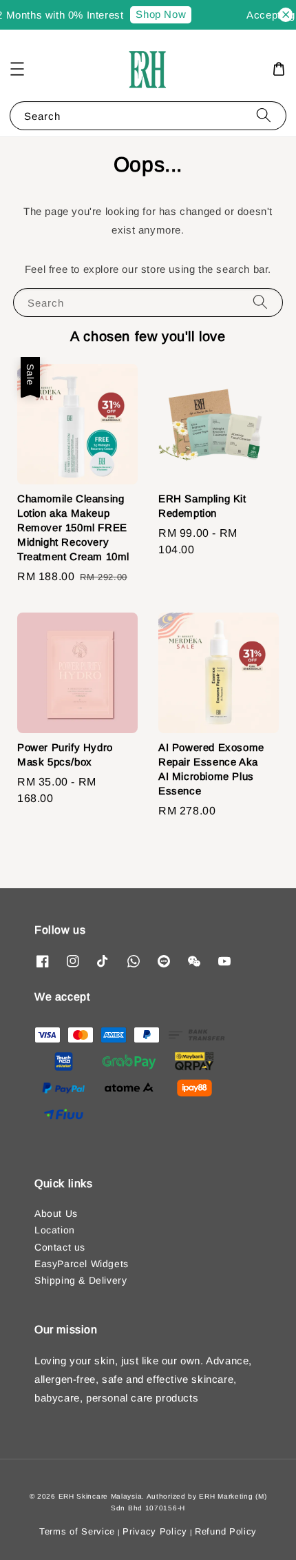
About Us (56, 1213)
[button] (17, 69)
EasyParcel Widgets (81, 1263)
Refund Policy (226, 1531)
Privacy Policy (155, 1531)
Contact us (59, 1247)
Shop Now (158, 14)
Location (54, 1229)
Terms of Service (77, 1531)
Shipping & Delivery (80, 1280)
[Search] (264, 115)
